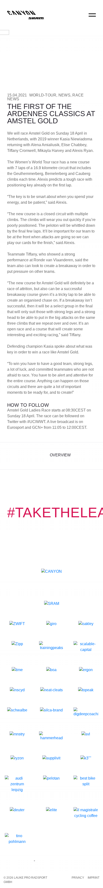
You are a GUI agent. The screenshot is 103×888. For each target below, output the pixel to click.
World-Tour (43, 95)
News (64, 95)
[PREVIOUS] (11, 456)
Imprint (93, 877)
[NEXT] (91, 456)
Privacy (78, 877)
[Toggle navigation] (92, 18)
